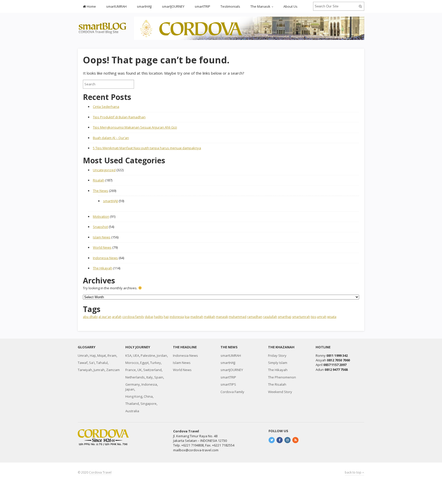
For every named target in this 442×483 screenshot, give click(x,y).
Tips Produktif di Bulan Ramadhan (119, 117)
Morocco (132, 362)
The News (100, 190)
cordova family (133, 317)
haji (166, 317)
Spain (158, 377)
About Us (290, 6)
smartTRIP (202, 6)
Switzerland (152, 369)
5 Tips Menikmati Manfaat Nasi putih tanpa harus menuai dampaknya (147, 148)
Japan (129, 389)
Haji (93, 355)
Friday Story (277, 355)
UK (139, 369)
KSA (128, 355)
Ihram (111, 355)
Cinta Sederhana (106, 106)
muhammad (237, 317)
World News (102, 247)
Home (91, 6)
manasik (222, 317)
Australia (132, 411)
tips (313, 317)
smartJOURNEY (173, 6)
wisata (331, 317)
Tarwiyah (85, 369)
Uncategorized (104, 170)
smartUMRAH (116, 6)
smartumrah (301, 317)
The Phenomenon (282, 377)
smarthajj (284, 317)
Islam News (101, 237)
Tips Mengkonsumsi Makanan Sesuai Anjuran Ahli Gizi (135, 127)
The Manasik (260, 6)
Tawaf (82, 362)
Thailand (132, 403)
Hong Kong (133, 396)
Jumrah (99, 369)
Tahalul (102, 362)
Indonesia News (105, 258)
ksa (187, 317)
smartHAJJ (144, 6)
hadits (158, 317)
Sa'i (92, 362)
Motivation (101, 216)
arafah (116, 317)
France (130, 369)
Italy (149, 377)
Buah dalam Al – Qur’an (111, 137)
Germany (132, 384)
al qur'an (104, 317)
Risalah (98, 180)
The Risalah (277, 384)
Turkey (155, 362)
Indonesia (149, 384)
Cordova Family (232, 391)
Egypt (144, 362)
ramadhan (254, 317)
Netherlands (135, 377)
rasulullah (270, 317)
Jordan (162, 355)
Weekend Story (280, 391)
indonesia (177, 317)
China (148, 396)
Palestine (148, 355)
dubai (149, 317)
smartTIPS (228, 384)
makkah (209, 317)
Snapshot (100, 226)
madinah (196, 317)
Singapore (148, 403)
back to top (353, 472)
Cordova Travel (100, 472)
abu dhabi (90, 317)
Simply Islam (277, 362)
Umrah (83, 355)
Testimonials (230, 6)
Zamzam (113, 369)
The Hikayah (102, 268)
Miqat (101, 355)
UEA (136, 355)
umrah (321, 317)
